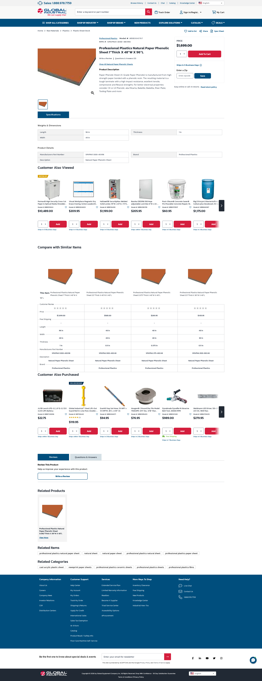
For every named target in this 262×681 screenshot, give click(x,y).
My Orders (74, 595)
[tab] (53, 115)
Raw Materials (53, 30)
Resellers (105, 595)
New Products (138, 595)
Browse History (137, 3)
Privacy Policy (145, 663)
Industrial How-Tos (141, 605)
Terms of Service (160, 663)
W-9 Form (74, 625)
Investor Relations (46, 600)
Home (40, 30)
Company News (45, 595)
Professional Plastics (108, 38)
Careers (42, 590)
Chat (163, 3)
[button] (210, 3)
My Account (75, 590)
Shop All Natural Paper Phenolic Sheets (116, 64)
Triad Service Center (110, 605)
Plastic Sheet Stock (81, 30)
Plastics (65, 30)
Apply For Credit (77, 610)
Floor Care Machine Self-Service (83, 640)
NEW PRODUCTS (142, 22)
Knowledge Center (187, 3)
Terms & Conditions (125, 677)
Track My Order (76, 600)
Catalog (172, 3)
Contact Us (152, 3)
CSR (41, 605)
